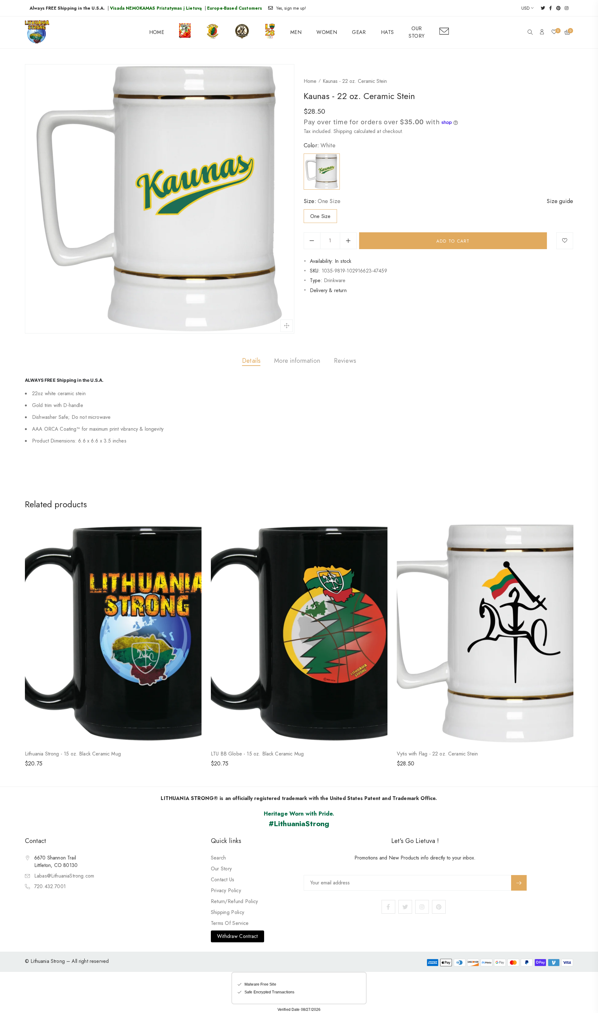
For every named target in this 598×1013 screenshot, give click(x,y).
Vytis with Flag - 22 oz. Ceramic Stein (437, 753)
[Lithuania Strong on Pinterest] (556, 8)
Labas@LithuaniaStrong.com (64, 875)
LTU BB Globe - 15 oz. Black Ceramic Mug (257, 753)
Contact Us (223, 879)
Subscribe (519, 883)
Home (310, 81)
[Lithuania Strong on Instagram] (564, 8)
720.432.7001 (50, 886)
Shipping (343, 131)
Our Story (221, 868)
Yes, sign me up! (291, 8)
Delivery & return (328, 290)
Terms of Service (230, 923)
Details (251, 360)
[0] (554, 32)
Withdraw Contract (237, 936)
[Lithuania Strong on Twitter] (541, 8)
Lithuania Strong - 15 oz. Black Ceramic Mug (73, 753)
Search (218, 857)
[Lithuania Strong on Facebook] (548, 8)
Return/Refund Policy (234, 901)
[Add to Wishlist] (564, 240)
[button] (530, 32)
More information (297, 360)
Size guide (560, 201)
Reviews (345, 360)
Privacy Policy (226, 890)
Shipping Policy (227, 912)
